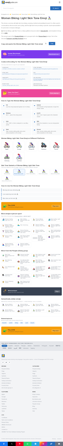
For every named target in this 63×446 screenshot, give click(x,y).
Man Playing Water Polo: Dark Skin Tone (23, 237)
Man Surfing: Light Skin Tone (54, 219)
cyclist (10, 322)
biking (16, 322)
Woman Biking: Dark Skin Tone (7, 305)
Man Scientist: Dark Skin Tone (54, 260)
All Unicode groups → (7, 388)
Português (44, 345)
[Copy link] (51, 444)
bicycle (32, 322)
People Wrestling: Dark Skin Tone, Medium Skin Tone (39, 238)
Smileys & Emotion (6, 380)
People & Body (15, 14)
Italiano (30, 345)
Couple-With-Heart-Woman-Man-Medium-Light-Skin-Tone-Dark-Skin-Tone (39, 269)
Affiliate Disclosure (6, 424)
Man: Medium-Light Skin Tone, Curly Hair (39, 255)
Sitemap (54, 438)
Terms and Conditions (7, 420)
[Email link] (59, 444)
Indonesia (25, 348)
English (4, 345)
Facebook (4, 399)
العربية (15, 348)
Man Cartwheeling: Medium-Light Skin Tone (54, 231)
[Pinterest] (9, 362)
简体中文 (58, 345)
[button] (16, 68)
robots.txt (59, 438)
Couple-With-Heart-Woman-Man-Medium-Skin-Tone (54, 268)
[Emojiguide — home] (10, 2)
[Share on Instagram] (43, 444)
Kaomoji (34, 408)
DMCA (3, 427)
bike (22, 322)
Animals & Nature (6, 383)
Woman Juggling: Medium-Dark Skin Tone (54, 237)
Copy (52, 43)
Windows (4, 401)
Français (23, 345)
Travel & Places (6, 378)
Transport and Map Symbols (40, 85)
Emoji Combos (36, 394)
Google (4, 396)
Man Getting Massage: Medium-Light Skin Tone (39, 261)
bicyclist (4, 322)
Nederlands (37, 345)
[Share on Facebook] (4, 444)
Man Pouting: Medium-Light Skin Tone (39, 276)
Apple (3, 394)
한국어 (10, 348)
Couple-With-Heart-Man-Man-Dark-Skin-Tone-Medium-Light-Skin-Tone (54, 276)
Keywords (34, 396)
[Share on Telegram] (35, 444)
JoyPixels (4, 408)
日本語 (4, 348)
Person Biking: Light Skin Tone (38, 219)
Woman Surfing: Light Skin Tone (7, 219)
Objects (4, 373)
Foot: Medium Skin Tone (8, 267)
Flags (3, 371)
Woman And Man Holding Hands (23, 255)
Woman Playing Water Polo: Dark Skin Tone (8, 245)
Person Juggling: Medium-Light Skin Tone (54, 226)
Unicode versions (37, 401)
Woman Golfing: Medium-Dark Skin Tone (23, 245)
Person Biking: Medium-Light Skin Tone (54, 311)
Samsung (4, 406)
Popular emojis (36, 404)
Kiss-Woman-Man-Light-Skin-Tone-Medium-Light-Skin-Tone (23, 261)
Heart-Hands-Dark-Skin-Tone (54, 255)
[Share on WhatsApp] (27, 444)
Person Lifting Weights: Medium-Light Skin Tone (8, 226)
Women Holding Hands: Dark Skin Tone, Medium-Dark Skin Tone (23, 276)
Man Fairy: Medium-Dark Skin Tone (8, 255)
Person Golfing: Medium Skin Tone (39, 225)
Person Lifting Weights (7, 236)
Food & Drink (5, 385)
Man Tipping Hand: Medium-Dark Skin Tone (23, 282)
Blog (33, 406)
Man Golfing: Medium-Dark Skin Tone (23, 220)
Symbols (4, 376)
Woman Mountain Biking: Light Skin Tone (23, 311)
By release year (36, 399)
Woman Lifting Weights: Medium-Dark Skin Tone (8, 231)
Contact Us (4, 429)
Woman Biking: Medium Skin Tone (8, 310)
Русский (51, 345)
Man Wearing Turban (7, 260)
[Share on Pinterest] (20, 444)
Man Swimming (22, 225)
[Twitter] (6, 362)
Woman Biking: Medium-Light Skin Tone (23, 305)
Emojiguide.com (5, 14)
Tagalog (33, 348)
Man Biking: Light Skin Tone (38, 310)
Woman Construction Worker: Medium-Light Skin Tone (23, 268)
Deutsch (17, 345)
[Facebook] (3, 362)
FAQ (33, 411)
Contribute (4, 417)
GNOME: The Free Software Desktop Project (13, 432)
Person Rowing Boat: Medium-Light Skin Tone (23, 231)
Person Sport (24, 14)
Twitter (3, 404)
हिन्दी (20, 348)
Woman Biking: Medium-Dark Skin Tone (54, 305)
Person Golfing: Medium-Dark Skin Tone (39, 231)
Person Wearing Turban (7, 282)
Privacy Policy (5, 422)
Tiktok (3, 411)
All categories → (36, 388)
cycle (26, 322)
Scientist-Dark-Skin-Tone (7, 275)
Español (10, 345)
